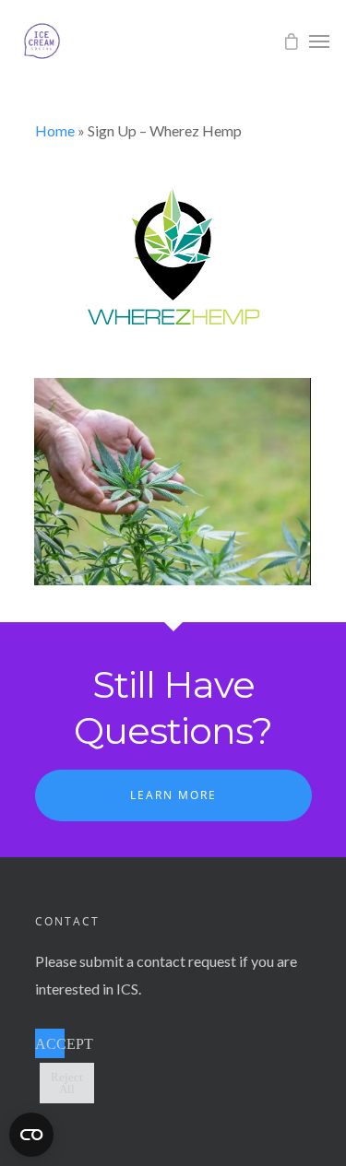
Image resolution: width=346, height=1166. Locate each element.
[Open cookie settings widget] (31, 1135)
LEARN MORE (173, 795)
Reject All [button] (67, 1083)
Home (55, 130)
